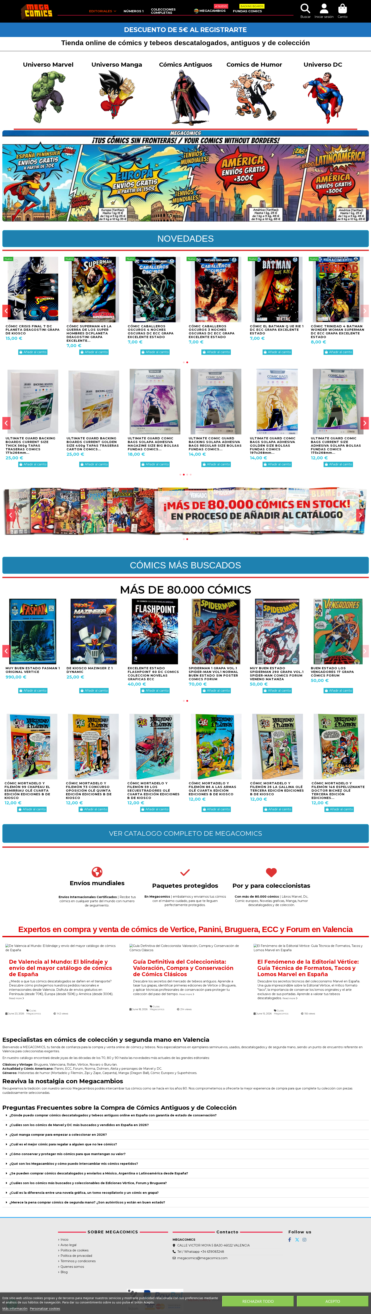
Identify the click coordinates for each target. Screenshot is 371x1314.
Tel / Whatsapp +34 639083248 (200, 1252)
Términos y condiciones (78, 1261)
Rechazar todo (258, 1301)
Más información (14, 1308)
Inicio (64, 1240)
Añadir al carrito (35, 352)
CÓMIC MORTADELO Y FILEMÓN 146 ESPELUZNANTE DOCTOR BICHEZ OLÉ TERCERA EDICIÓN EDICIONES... (338, 790)
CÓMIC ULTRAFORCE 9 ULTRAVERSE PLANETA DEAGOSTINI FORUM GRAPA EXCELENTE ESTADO (31, 331)
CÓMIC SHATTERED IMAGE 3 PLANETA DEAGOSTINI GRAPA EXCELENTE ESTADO (94, 329)
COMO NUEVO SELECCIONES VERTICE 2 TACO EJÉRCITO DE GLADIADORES (214, 671)
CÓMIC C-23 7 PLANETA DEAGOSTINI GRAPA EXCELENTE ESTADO (271, 329)
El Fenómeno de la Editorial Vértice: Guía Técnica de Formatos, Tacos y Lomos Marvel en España (308, 968)
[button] (184, 362)
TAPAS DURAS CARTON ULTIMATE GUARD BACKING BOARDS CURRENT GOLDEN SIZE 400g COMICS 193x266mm (214, 445)
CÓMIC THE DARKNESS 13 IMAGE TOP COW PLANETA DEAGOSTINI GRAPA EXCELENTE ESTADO (213, 331)
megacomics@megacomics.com (202, 1258)
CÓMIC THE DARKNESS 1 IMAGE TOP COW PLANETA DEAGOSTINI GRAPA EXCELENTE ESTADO (152, 331)
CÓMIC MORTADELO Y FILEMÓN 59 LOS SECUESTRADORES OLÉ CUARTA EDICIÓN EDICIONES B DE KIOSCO (153, 790)
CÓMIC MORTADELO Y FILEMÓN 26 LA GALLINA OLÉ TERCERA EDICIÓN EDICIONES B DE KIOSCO (277, 788)
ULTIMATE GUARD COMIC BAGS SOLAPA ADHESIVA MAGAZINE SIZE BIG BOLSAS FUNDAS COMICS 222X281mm (276, 443)
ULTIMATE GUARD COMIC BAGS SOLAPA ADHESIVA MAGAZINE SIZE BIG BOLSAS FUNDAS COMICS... (153, 443)
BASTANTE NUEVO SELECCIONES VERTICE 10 (334, 670)
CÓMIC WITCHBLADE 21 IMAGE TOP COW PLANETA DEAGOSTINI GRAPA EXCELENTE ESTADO (335, 331)
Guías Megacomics (33, 1012)
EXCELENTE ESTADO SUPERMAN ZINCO (268, 670)
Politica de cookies (74, 1250)
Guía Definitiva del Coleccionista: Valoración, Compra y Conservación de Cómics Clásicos (183, 968)
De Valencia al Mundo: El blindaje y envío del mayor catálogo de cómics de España (60, 968)
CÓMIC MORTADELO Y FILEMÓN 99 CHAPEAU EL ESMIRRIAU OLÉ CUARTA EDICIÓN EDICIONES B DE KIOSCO (27, 790)
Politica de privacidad (76, 1256)
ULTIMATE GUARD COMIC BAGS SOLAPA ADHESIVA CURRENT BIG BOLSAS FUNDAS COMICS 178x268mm (32, 443)
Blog (64, 1272)
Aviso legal (68, 1245)
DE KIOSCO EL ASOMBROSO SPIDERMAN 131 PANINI (31, 670)
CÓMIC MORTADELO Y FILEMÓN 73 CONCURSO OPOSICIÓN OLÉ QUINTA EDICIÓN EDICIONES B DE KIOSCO (89, 790)
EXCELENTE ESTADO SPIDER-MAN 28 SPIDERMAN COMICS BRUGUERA (154, 671)
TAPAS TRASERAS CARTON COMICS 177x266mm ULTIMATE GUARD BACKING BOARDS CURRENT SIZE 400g (338, 443)
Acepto (332, 1301)
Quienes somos (72, 1267)
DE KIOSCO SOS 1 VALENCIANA (82, 670)
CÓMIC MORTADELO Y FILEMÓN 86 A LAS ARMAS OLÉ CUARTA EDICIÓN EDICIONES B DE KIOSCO (212, 788)
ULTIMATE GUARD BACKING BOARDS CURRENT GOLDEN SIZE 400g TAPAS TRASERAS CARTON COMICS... (93, 443)
